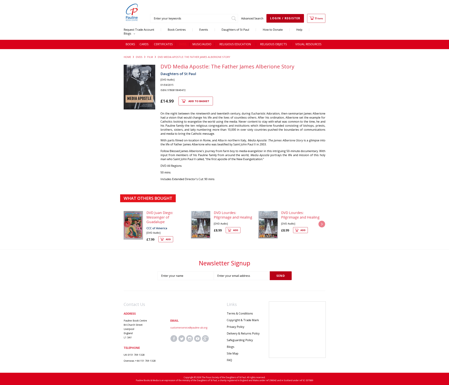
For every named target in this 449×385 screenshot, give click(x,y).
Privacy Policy (235, 327)
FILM (150, 57)
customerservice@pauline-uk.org (188, 327)
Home (127, 57)
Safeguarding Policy (240, 340)
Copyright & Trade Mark (243, 320)
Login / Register (285, 18)
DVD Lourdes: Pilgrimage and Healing (233, 215)
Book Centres (177, 30)
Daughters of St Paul (235, 30)
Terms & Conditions (240, 313)
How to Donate (273, 30)
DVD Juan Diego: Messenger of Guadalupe (159, 217)
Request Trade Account (139, 30)
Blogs (128, 33)
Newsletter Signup (224, 263)
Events (203, 30)
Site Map (232, 353)
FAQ (229, 360)
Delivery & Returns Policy (243, 333)
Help (299, 30)
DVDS (139, 57)
